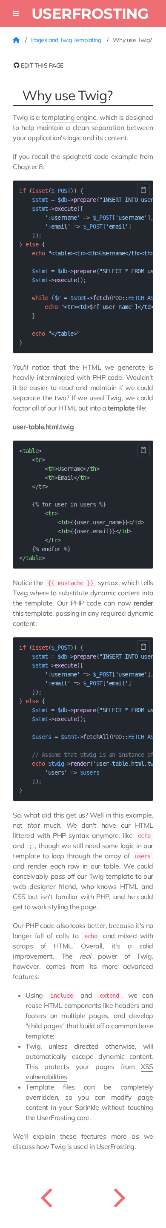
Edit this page (41, 65)
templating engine (69, 117)
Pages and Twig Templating (67, 40)
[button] (15, 13)
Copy (143, 190)
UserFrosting (90, 13)
